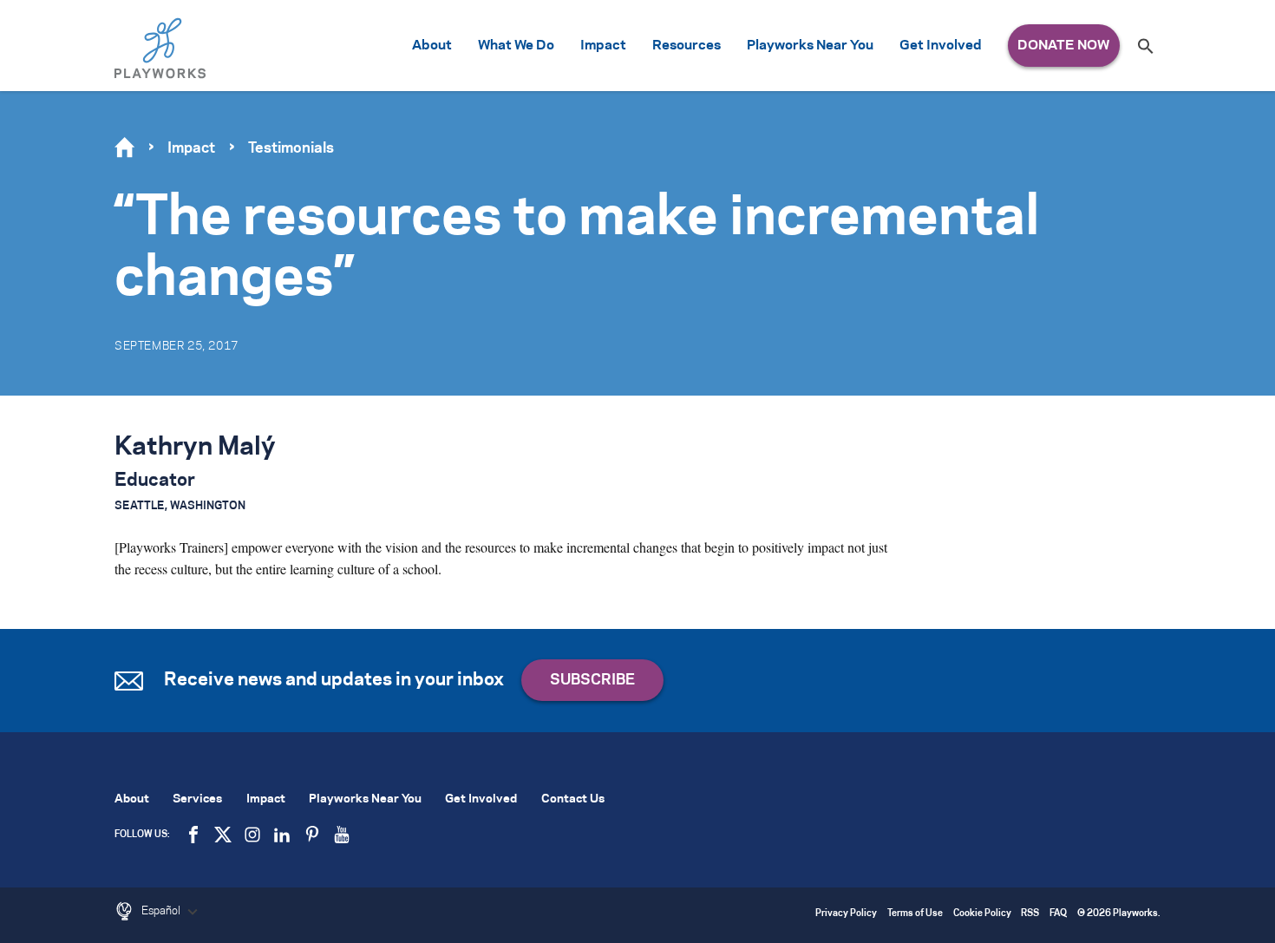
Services (197, 799)
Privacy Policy (846, 914)
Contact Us (573, 799)
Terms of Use (915, 914)
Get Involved (940, 45)
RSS (1030, 914)
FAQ (1058, 914)
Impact (603, 45)
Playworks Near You (810, 45)
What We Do (516, 45)
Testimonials (291, 148)
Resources (686, 45)
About (432, 45)
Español (162, 911)
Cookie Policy (982, 914)
